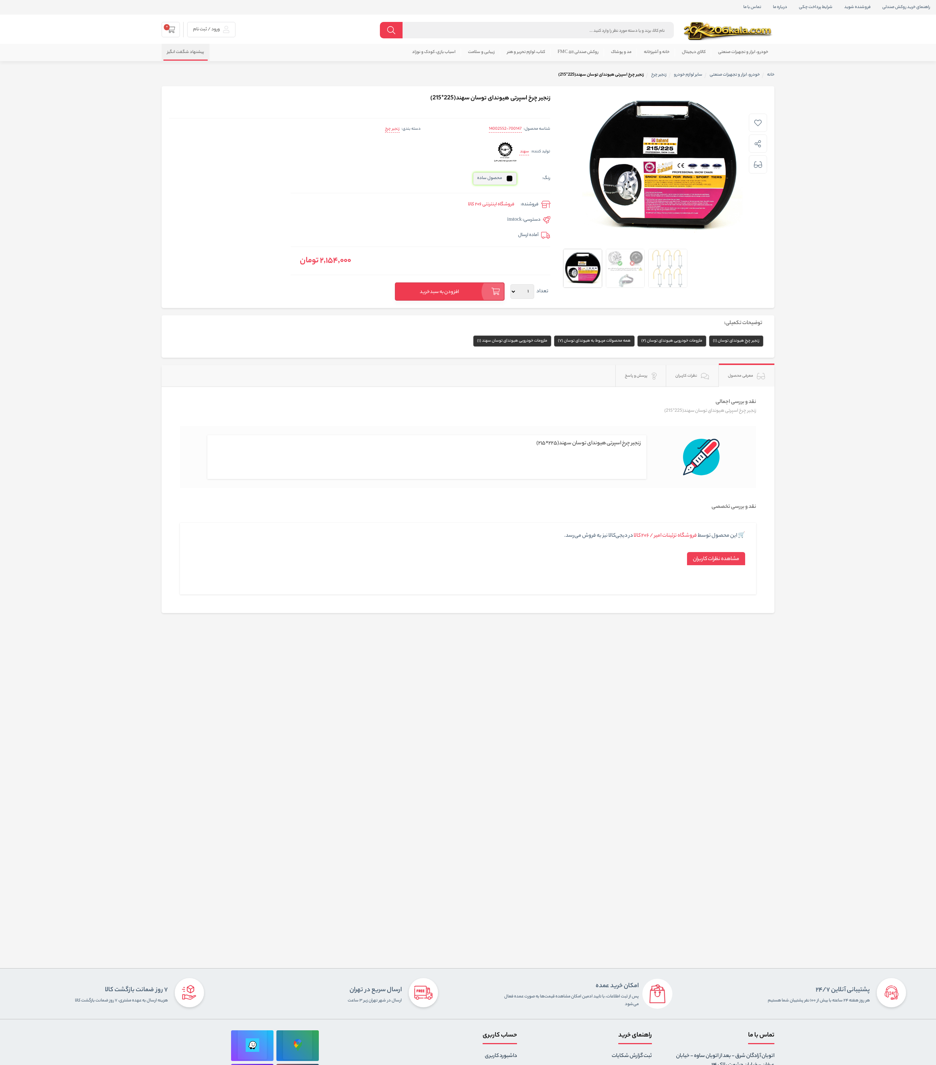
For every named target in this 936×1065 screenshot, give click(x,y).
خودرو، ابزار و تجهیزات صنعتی (743, 52)
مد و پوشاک (621, 52)
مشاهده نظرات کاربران (716, 559)
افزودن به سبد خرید (439, 292)
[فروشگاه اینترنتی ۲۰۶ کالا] (728, 31)
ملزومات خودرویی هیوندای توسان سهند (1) (512, 341)
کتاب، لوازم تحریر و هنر (526, 52)
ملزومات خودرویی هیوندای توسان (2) (671, 341)
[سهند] (505, 152)
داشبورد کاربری (501, 1056)
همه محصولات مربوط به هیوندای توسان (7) (594, 341)
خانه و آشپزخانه (656, 52)
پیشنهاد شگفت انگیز (185, 52)
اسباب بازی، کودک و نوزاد (434, 52)
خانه (770, 75)
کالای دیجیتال (694, 52)
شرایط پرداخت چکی (816, 7)
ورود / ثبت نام (206, 29)
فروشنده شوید (857, 7)
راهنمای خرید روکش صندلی (906, 7)
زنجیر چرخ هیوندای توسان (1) (736, 341)
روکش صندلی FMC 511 (578, 52)
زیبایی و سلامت (481, 52)
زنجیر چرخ (392, 129)
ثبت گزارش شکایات (632, 1056)
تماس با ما (752, 7)
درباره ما (780, 7)
